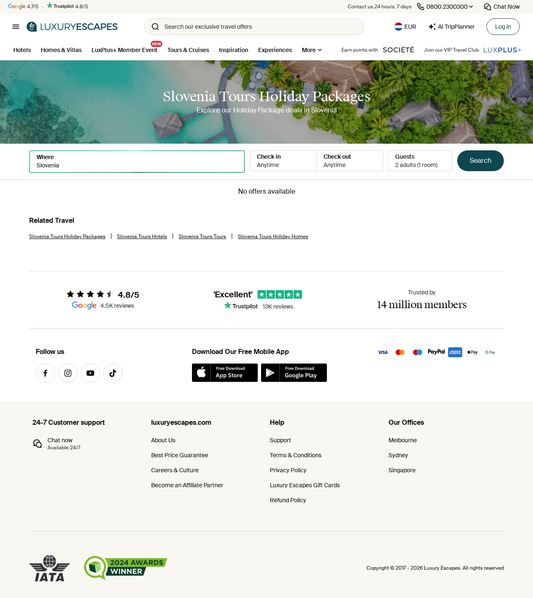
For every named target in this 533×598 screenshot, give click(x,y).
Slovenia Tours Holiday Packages (67, 236)
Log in (503, 26)
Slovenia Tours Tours (202, 236)
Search (480, 160)
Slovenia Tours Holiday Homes (273, 236)
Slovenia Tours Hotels (142, 236)
